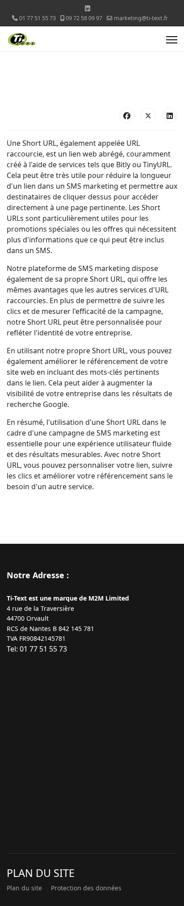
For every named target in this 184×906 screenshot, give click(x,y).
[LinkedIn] (169, 115)
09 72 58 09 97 (84, 18)
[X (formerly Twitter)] (148, 115)
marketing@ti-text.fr (141, 18)
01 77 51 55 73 (37, 18)
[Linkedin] (87, 8)
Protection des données (86, 888)
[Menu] (171, 39)
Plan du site (24, 888)
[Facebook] (126, 115)
